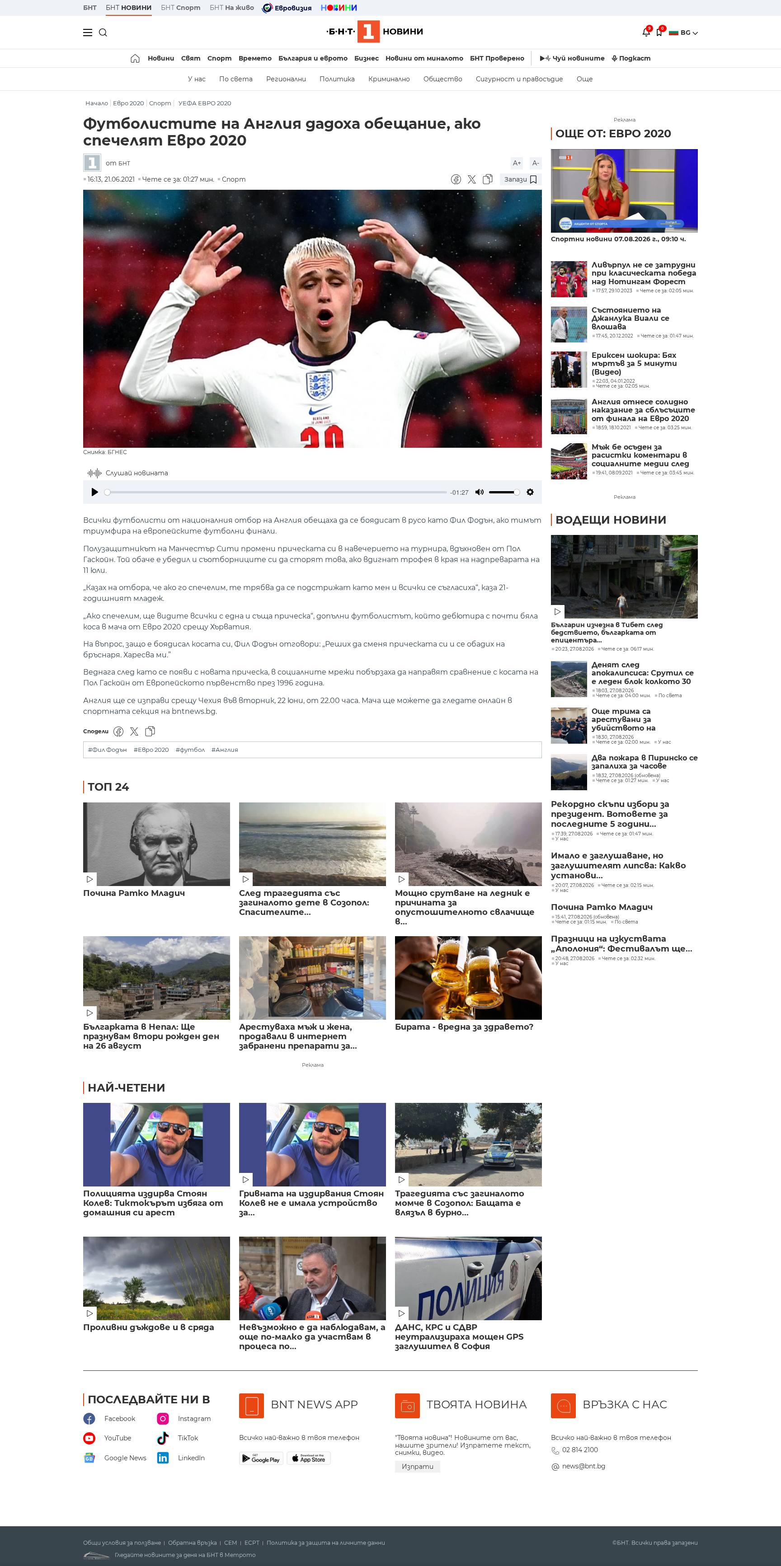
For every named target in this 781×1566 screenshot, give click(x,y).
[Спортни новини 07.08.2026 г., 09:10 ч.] (624, 191)
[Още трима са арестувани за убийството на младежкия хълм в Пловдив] (569, 726)
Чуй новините (579, 58)
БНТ (90, 8)
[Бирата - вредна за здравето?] (468, 978)
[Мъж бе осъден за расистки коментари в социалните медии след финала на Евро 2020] (569, 461)
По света (236, 79)
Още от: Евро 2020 (613, 133)
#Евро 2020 (151, 749)
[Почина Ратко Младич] (156, 844)
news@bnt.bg (584, 1466)
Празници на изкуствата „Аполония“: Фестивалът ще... (621, 944)
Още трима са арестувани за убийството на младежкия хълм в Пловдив (628, 720)
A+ (517, 163)
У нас (197, 79)
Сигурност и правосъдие (519, 79)
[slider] (275, 492)
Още (585, 79)
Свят (191, 58)
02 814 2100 (580, 1449)
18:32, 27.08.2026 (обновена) (628, 775)
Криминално (389, 79)
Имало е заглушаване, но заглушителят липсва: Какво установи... (618, 866)
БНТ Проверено (497, 58)
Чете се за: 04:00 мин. (623, 696)
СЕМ (230, 1543)
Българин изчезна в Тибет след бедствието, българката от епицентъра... (607, 632)
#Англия (225, 749)
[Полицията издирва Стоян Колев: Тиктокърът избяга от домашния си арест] (156, 1144)
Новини (161, 58)
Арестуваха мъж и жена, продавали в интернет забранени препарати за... (298, 1036)
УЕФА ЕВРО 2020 (205, 103)
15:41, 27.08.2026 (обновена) (587, 917)
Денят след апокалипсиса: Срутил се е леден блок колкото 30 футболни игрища (643, 673)
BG (686, 32)
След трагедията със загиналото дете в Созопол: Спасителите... (304, 903)
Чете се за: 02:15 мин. (628, 885)
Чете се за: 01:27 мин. (622, 780)
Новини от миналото (424, 58)
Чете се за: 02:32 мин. (628, 958)
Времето (255, 58)
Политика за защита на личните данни (326, 1543)
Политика (337, 79)
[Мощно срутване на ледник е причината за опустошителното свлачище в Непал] (468, 844)
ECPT (252, 1543)
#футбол (190, 749)
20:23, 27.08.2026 (574, 649)
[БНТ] (94, 163)
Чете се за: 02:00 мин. (623, 742)
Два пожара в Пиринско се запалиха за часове (645, 762)
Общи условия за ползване (122, 1543)
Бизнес (366, 58)
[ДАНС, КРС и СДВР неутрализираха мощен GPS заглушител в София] (468, 1278)
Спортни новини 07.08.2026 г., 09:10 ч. (618, 239)
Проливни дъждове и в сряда (148, 1327)
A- (535, 163)
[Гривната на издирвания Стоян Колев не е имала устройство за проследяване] (312, 1144)
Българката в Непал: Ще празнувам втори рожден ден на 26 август (151, 1036)
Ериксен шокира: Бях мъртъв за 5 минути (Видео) (634, 364)
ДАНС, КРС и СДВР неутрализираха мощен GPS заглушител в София (459, 1337)
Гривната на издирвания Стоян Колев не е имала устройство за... (311, 1203)
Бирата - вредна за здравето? (464, 1027)
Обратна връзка (192, 1543)
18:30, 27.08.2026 (615, 737)
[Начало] (136, 58)
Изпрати (417, 1467)
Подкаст (635, 58)
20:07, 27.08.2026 (574, 885)
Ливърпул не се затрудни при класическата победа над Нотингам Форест (644, 273)
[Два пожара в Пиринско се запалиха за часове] (569, 772)
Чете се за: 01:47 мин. (626, 834)
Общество (442, 79)
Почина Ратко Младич (134, 893)
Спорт (219, 58)
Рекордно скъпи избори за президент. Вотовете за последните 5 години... (610, 814)
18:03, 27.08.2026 (615, 691)
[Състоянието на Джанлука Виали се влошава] (569, 324)
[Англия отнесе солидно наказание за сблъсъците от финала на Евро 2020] (569, 416)
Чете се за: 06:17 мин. (628, 649)
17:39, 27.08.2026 (574, 834)
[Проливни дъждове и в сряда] (156, 1278)
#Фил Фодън (107, 749)
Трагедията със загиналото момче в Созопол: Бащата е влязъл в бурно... (459, 1203)
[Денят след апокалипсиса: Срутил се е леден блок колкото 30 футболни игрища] (569, 679)
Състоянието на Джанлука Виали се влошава (630, 318)
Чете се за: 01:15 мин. (581, 922)
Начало (96, 103)
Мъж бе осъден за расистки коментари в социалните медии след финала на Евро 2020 (640, 455)
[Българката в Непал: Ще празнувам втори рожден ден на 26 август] (156, 978)
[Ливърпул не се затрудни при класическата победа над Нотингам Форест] (569, 279)
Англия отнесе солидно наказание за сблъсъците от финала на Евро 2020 (643, 410)
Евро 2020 (128, 103)
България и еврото (313, 58)
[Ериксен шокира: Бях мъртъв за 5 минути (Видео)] (569, 370)
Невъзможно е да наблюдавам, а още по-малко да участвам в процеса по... (312, 1337)
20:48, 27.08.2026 (574, 958)
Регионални (286, 79)
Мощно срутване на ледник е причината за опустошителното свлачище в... (465, 908)
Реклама (313, 1065)
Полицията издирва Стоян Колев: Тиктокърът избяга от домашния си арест (153, 1203)
